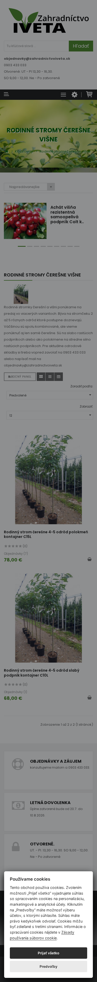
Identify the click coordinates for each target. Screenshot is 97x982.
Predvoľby (48, 966)
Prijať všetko (48, 953)
